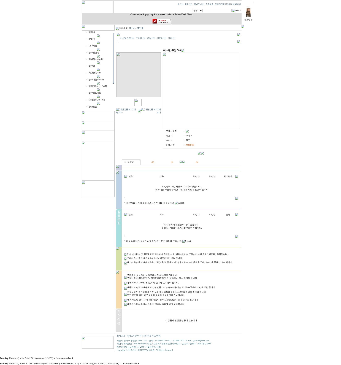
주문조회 (209, 4)
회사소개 (121, 336)
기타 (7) (171, 38)
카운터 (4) (161, 38)
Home (131, 28)
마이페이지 (236, 4)
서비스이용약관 (134, 336)
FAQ (228, 4)
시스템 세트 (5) (127, 38)
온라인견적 (220, 4)
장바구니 (199, 4)
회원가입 (189, 4)
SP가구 (140, 28)
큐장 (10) (151, 38)
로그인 (180, 4)
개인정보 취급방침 (152, 336)
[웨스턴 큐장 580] (248, 18)
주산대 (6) (140, 38)
